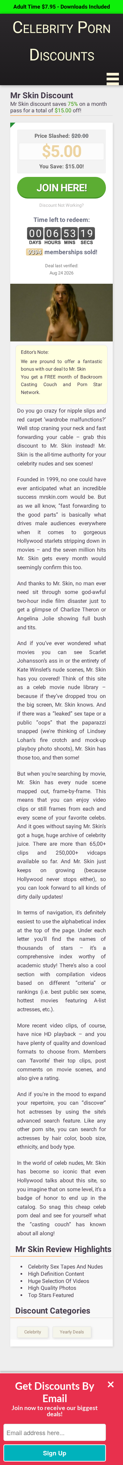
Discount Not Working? (61, 205)
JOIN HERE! (62, 188)
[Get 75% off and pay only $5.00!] (61, 312)
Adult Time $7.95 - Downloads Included (61, 6)
